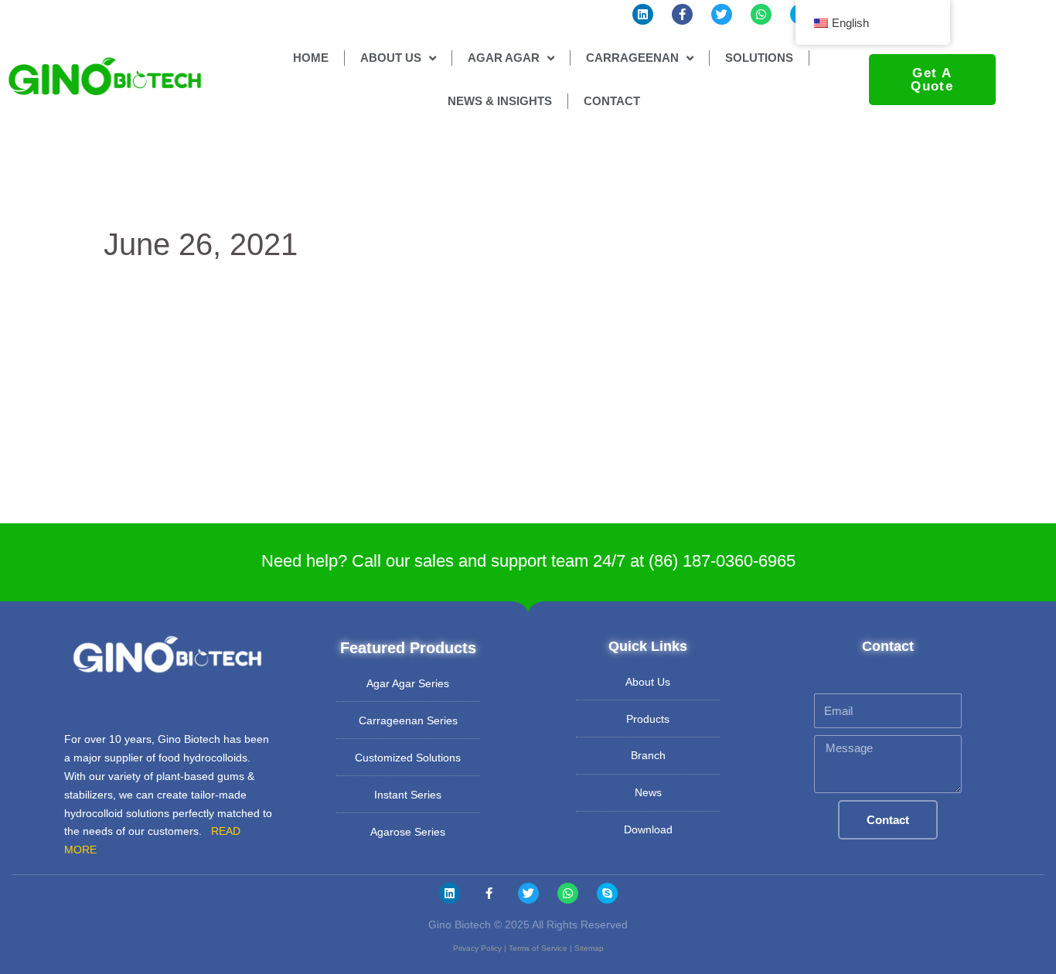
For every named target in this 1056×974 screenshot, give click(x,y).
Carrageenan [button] (632, 57)
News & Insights (500, 100)
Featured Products (408, 647)
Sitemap (589, 948)
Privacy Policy (477, 948)
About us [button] (390, 57)
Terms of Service (538, 948)
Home (311, 57)
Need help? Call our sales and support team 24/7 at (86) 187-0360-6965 (528, 560)
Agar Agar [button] (504, 57)
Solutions (759, 57)
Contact (612, 100)
